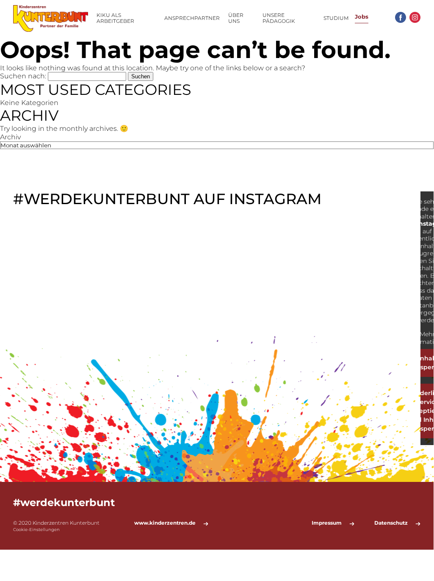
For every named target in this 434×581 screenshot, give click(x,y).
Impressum (327, 523)
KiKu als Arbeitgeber (115, 18)
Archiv (10, 137)
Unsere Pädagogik (279, 18)
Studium (335, 18)
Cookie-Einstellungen (36, 529)
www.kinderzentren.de (165, 523)
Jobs (361, 17)
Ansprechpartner (192, 18)
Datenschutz (391, 523)
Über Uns (235, 18)
